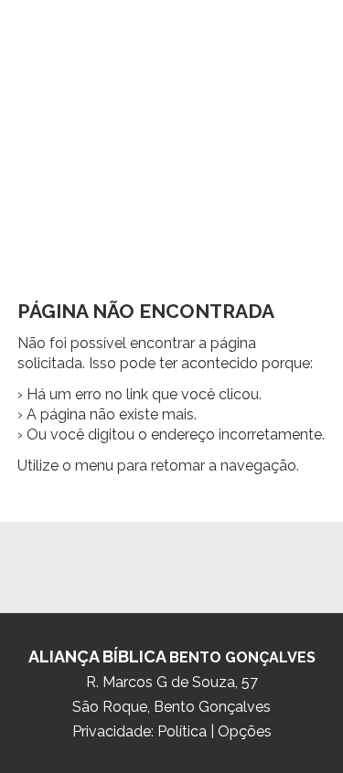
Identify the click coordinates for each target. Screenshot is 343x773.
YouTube (207, 558)
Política (182, 731)
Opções (245, 731)
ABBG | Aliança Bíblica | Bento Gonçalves (171, 176)
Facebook (172, 558)
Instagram (136, 558)
